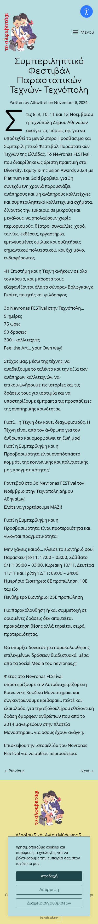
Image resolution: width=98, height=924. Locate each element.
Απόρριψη (49, 890)
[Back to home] (20, 32)
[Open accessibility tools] (86, 11)
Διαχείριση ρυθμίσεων (49, 903)
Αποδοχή (49, 876)
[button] (83, 32)
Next (85, 771)
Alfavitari (38, 103)
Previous (17, 771)
